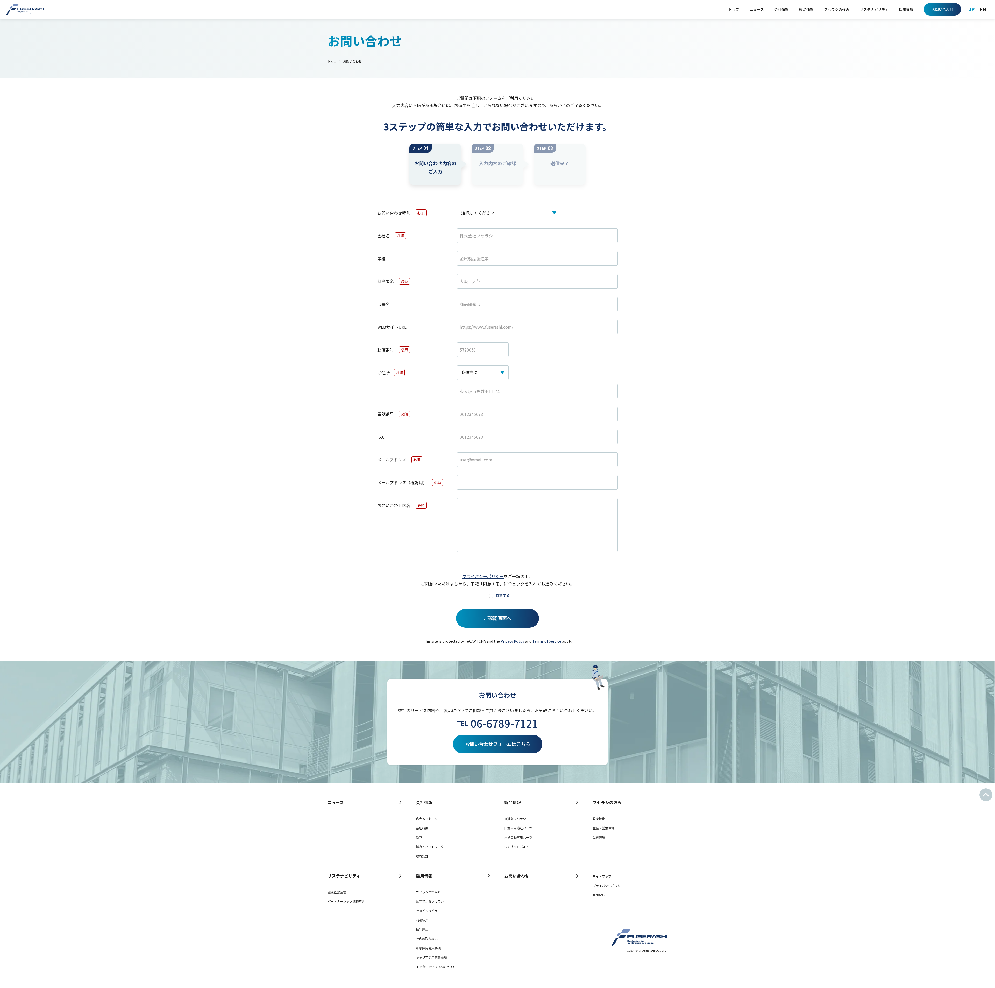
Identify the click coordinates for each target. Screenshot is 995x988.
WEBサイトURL (392, 327)
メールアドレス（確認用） (402, 482)
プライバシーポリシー (483, 576)
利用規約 (599, 895)
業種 (381, 258)
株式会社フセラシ (25, 9)
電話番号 (385, 414)
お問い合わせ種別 (393, 213)
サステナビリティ (344, 876)
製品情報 (512, 802)
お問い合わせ (516, 876)
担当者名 (385, 281)
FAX (380, 437)
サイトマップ (602, 876)
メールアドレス (391, 460)
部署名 (383, 304)
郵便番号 (385, 350)
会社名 (383, 236)
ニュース (336, 802)
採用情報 (424, 876)
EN (983, 9)
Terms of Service (546, 641)
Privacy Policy (512, 641)
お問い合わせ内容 (393, 505)
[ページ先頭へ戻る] (985, 794)
